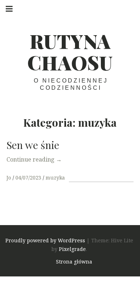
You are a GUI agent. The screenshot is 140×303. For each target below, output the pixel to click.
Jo (9, 177)
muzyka (55, 177)
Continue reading (34, 159)
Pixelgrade (72, 249)
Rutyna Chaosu (70, 51)
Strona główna (74, 261)
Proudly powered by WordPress (45, 240)
